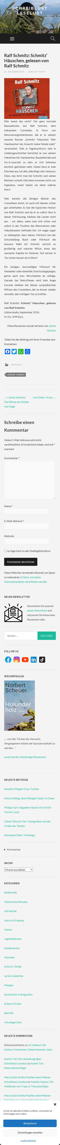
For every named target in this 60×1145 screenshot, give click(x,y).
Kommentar (12, 458)
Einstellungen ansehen (30, 1132)
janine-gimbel (16, 374)
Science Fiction (12, 1003)
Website (9, 536)
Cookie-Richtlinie (28, 1140)
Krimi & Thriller (13, 966)
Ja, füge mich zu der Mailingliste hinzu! (28, 550)
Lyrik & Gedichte (13, 975)
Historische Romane (15, 901)
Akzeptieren (30, 1123)
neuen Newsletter (37, 610)
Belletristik (10, 892)
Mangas (9, 985)
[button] (55, 1104)
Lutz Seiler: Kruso (44, 397)
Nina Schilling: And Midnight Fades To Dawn (29, 798)
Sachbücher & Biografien (18, 994)
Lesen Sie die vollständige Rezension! (25, 756)
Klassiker (9, 957)
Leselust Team (36, 71)
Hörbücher (16, 364)
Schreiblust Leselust (30, 11)
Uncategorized (12, 1022)
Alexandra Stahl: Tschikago (19, 835)
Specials (9, 1012)
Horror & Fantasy (14, 920)
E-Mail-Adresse (14, 520)
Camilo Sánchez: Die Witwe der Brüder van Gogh (16, 402)
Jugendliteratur (13, 938)
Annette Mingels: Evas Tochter (21, 788)
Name (8, 506)
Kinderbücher (12, 948)
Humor (8, 929)
